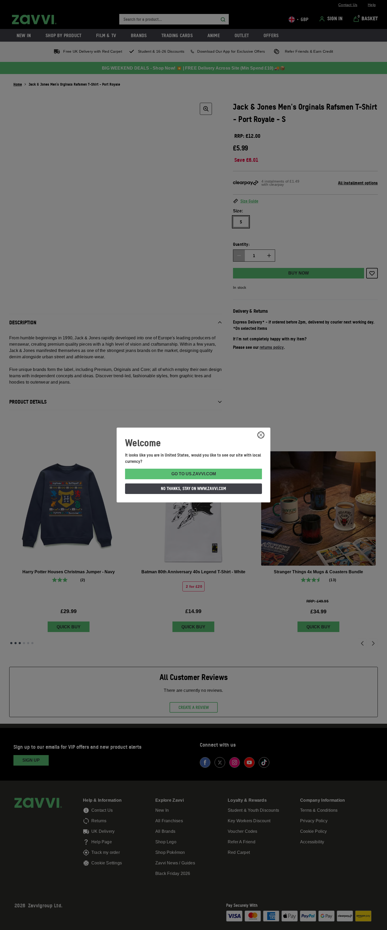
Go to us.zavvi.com (193, 474)
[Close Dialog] (261, 435)
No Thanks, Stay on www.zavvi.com (193, 488)
